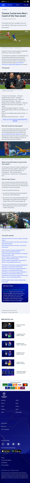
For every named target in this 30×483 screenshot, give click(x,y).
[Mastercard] (25, 384)
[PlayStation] (10, 384)
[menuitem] (10, 5)
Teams (17, 400)
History (17, 406)
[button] (26, 5)
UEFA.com (3, 426)
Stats (2, 412)
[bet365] (12, 388)
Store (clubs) (19, 412)
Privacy (3, 457)
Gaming (3, 409)
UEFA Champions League (3, 5)
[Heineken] (5, 384)
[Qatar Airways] (22, 388)
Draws (2, 406)
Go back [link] (5, 9)
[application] (15, 38)
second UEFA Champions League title (11, 134)
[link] (10, 5)
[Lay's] (15, 384)
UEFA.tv (3, 403)
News (17, 403)
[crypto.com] (7, 388)
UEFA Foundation (5, 429)
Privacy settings (4, 465)
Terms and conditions (6, 460)
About (17, 409)
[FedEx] (20, 384)
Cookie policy (4, 462)
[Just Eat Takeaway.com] (17, 388)
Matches (3, 400)
